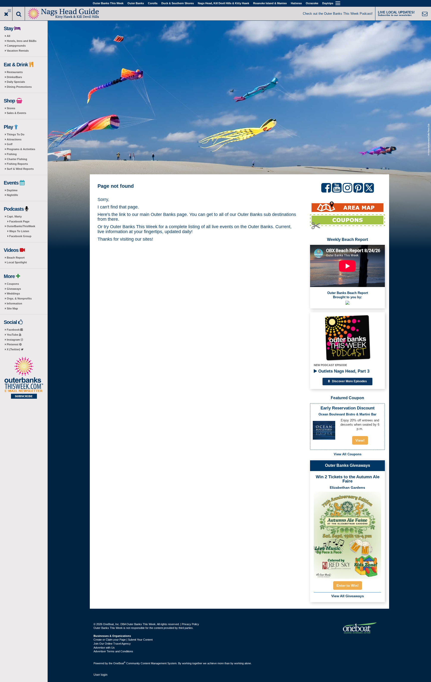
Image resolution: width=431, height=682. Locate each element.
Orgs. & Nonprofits (19, 298)
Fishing (12, 154)
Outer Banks (135, 3)
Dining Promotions (19, 86)
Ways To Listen (19, 231)
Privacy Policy (190, 624)
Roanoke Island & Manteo (270, 3)
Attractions (14, 139)
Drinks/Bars (14, 77)
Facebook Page (19, 221)
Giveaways (14, 288)
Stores (11, 108)
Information (14, 303)
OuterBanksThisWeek (21, 226)
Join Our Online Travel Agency (112, 643)
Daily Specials (16, 81)
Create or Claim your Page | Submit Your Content (123, 639)
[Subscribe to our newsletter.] (23, 378)
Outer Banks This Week (108, 3)
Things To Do (15, 134)
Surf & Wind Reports (20, 168)
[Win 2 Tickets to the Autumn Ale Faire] (347, 534)
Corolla (152, 3)
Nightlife (12, 195)
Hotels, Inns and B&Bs (21, 40)
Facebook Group (20, 236)
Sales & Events (16, 112)
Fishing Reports (17, 163)
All (8, 35)
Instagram (14, 339)
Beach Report (16, 257)
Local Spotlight (17, 262)
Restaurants (15, 72)
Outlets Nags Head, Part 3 (343, 371)
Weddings (13, 293)
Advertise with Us (104, 647)
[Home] (63, 13)
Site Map (12, 308)
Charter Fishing (17, 159)
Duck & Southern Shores (177, 3)
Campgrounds (16, 45)
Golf (9, 144)
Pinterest (13, 344)
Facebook (13, 329)
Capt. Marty (14, 216)
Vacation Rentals (18, 50)
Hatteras (296, 3)
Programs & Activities (21, 149)
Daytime (12, 190)
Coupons (13, 283)
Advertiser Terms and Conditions (113, 651)
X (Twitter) (14, 349)
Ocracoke (312, 3)
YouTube (13, 334)
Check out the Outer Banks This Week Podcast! (338, 13)
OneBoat (119, 663)
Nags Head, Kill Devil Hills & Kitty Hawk (223, 3)
